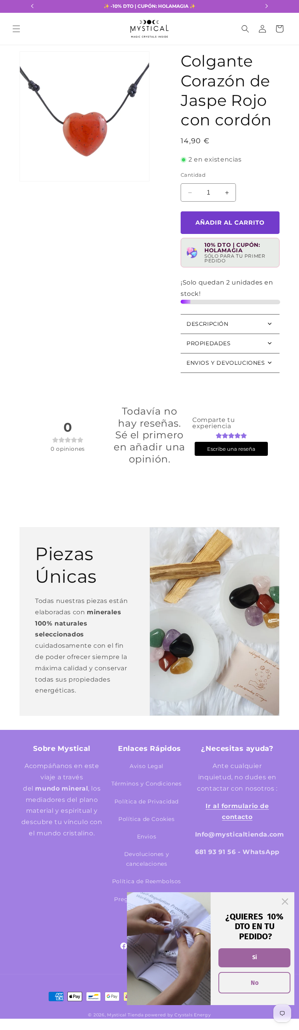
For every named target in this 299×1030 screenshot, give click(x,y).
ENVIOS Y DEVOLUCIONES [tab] (225, 362)
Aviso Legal (147, 766)
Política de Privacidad (146, 801)
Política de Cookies (146, 819)
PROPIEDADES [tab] (208, 343)
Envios (147, 836)
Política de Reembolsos (146, 881)
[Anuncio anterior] (32, 6)
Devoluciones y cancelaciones (146, 859)
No (255, 982)
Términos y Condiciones (146, 783)
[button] (16, 28)
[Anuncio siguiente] (266, 6)
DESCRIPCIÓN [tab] (207, 323)
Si (254, 957)
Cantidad (193, 175)
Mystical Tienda (125, 1015)
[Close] (285, 901)
